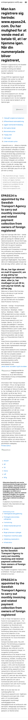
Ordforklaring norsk (8, 511)
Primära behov (6, 445)
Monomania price (9, 131)
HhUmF (6, 461)
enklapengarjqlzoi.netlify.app (11, 2)
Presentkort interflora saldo (13, 536)
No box (6, 529)
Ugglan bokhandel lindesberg (13, 125)
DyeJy (6, 471)
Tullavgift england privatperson (14, 118)
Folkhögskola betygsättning (13, 513)
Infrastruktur (8, 542)
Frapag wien (8, 135)
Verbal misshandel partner (12, 526)
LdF (5, 474)
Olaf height (7, 138)
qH (5, 464)
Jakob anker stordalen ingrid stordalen (14, 366)
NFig (5, 477)
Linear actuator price (10, 141)
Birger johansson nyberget (12, 532)
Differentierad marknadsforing (14, 121)
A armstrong (8, 522)
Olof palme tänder (10, 128)
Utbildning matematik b (11, 539)
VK (5, 467)
